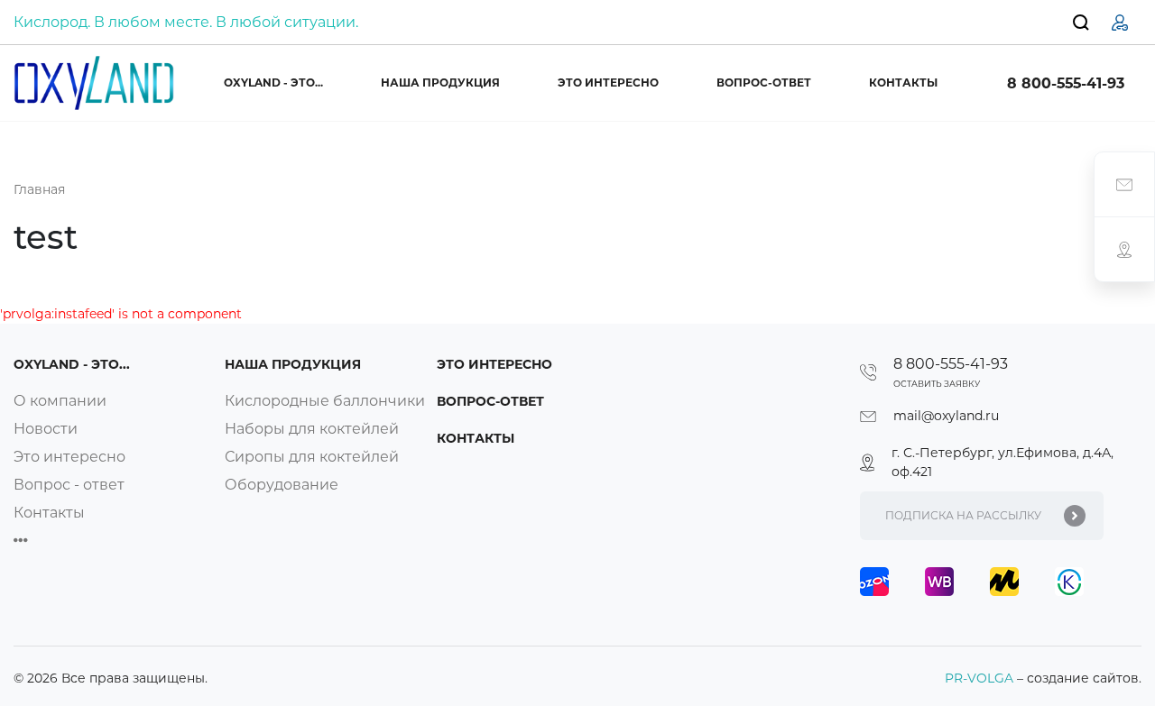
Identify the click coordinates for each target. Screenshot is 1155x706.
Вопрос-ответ (763, 82)
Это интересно (608, 82)
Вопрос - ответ (69, 484)
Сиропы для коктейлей (312, 456)
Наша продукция (440, 82)
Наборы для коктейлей (312, 428)
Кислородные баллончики (325, 400)
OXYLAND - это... (273, 82)
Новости (46, 428)
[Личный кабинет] (1120, 22)
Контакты (903, 82)
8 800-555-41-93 (1065, 83)
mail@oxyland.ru (946, 416)
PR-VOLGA (981, 678)
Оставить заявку (936, 384)
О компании (60, 400)
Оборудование (281, 484)
